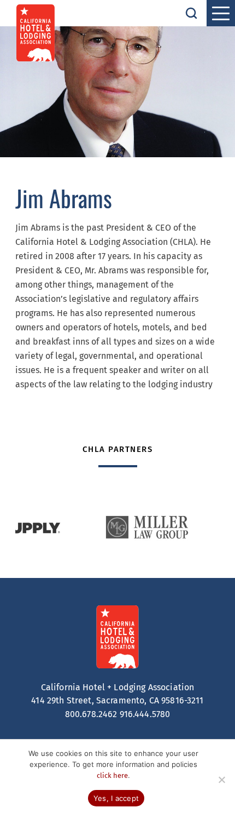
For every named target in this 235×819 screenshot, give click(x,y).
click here (112, 775)
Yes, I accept (116, 798)
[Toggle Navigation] (221, 13)
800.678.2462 (91, 714)
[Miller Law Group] (147, 527)
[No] (221, 779)
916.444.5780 (145, 714)
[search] (191, 13)
